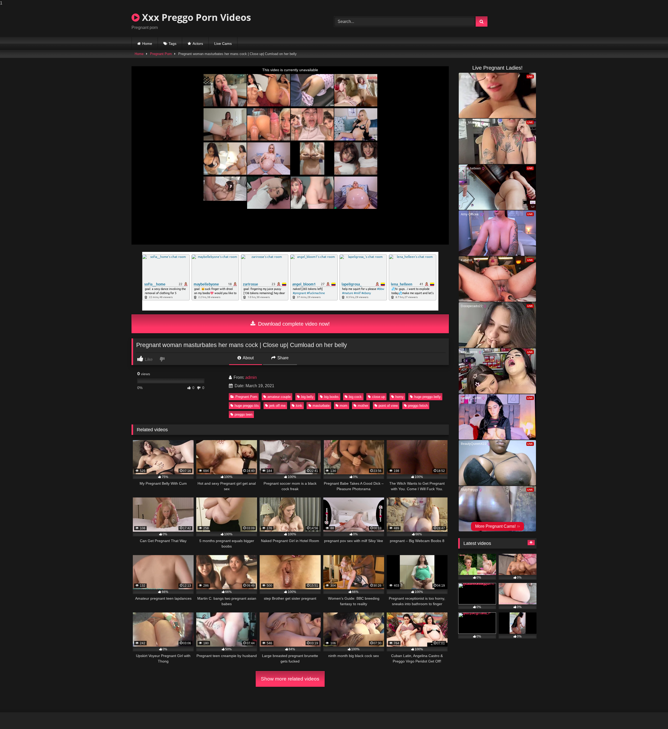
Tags (172, 43)
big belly (307, 397)
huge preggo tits (247, 406)
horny (399, 397)
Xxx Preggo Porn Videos (195, 17)
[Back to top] (652, 714)
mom (343, 406)
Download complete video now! (293, 324)
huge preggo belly (427, 397)
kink (299, 406)
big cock (355, 397)
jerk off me (277, 406)
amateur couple (279, 397)
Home (147, 43)
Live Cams (223, 43)
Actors (198, 43)
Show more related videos (290, 679)
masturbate (321, 406)
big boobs (331, 397)
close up (378, 397)
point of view (388, 406)
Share (282, 358)
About (248, 358)
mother (363, 406)
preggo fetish (418, 406)
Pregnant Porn (161, 54)
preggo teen (243, 414)
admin (251, 377)
